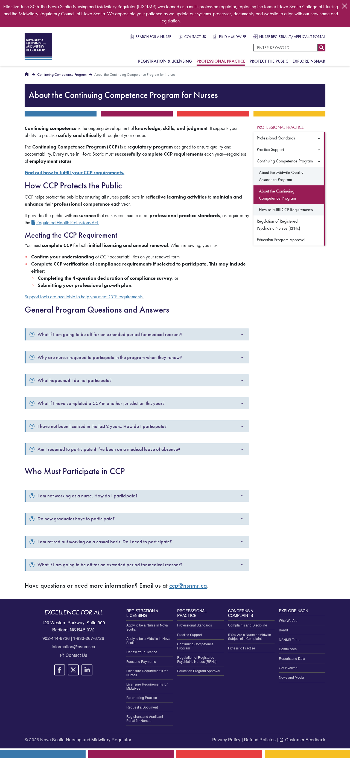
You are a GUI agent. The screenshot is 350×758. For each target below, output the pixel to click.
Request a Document (142, 707)
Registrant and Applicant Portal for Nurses (144, 718)
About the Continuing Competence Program (277, 194)
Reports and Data (292, 658)
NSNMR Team (289, 639)
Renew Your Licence (141, 651)
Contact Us (195, 36)
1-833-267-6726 (88, 638)
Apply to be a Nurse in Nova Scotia (147, 627)
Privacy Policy (226, 739)
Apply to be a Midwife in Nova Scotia (148, 640)
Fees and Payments (141, 661)
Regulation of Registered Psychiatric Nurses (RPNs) (278, 224)
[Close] (344, 6)
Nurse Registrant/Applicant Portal (292, 36)
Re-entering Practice (141, 697)
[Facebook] (59, 669)
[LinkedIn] (86, 669)
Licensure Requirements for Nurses (147, 672)
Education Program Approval (281, 239)
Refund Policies (260, 739)
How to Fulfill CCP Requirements (286, 209)
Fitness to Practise (241, 648)
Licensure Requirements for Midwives (147, 686)
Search (321, 47)
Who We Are (288, 620)
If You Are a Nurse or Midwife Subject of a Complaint (249, 636)
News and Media (291, 677)
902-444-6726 (56, 638)
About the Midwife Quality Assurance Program (281, 176)
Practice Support (270, 149)
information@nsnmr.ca (73, 646)
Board (283, 630)
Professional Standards (276, 138)
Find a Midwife (232, 36)
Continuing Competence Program (62, 74)
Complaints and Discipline (247, 625)
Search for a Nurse (153, 36)
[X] (73, 669)
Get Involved (288, 667)
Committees (288, 648)
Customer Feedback (305, 739)
